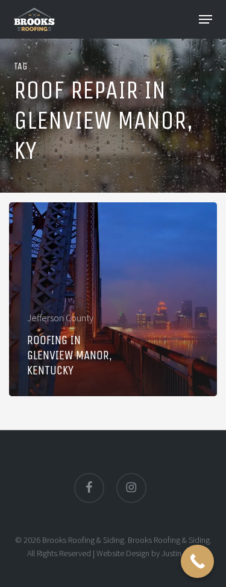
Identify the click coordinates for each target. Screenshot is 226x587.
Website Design (122, 553)
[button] (205, 19)
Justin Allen (180, 553)
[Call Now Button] (197, 561)
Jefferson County (60, 318)
